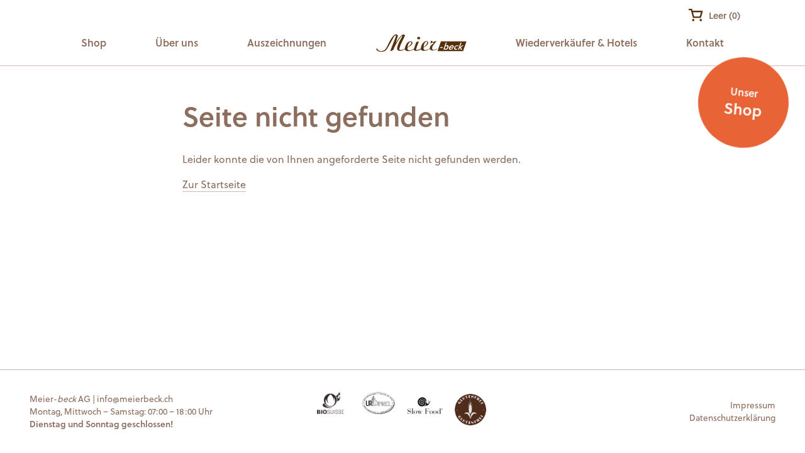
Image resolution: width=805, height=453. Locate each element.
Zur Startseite (214, 184)
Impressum (752, 404)
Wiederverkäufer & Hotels (576, 42)
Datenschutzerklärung (732, 417)
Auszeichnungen (286, 42)
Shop (93, 42)
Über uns (176, 42)
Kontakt (705, 42)
